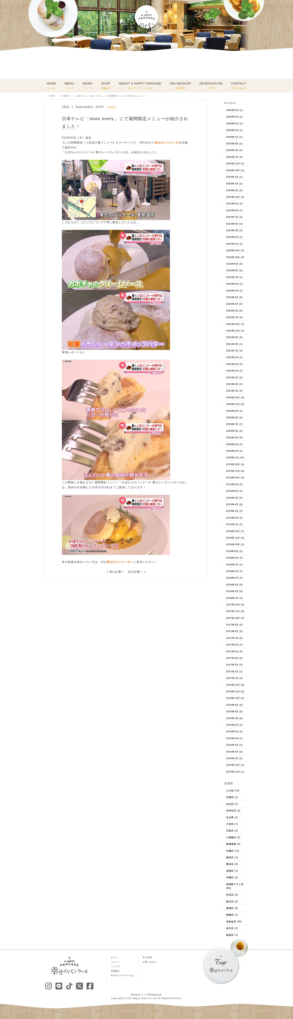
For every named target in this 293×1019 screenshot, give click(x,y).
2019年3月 (232, 511)
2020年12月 (233, 397)
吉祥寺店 (231, 810)
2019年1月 (232, 524)
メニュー (115, 962)
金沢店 (230, 928)
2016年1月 (232, 758)
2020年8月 (232, 417)
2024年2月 (232, 190)
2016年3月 (232, 745)
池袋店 (230, 871)
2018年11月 (233, 538)
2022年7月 (232, 277)
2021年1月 (232, 390)
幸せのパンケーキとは (122, 975)
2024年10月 (233, 170)
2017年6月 (232, 644)
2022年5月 (232, 290)
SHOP (106, 85)
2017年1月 (232, 678)
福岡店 (230, 908)
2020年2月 (232, 451)
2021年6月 (232, 357)
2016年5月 (232, 731)
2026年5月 (232, 117)
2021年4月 (232, 370)
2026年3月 (232, 130)
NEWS (87, 85)
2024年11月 (233, 163)
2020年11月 (233, 404)
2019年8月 (232, 491)
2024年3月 (232, 183)
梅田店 (230, 857)
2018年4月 (232, 584)
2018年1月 (232, 598)
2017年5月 (232, 651)
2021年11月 (233, 330)
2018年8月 (232, 558)
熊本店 (230, 901)
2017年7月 (232, 638)
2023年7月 (232, 217)
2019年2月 (232, 518)
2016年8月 (232, 711)
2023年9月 (232, 203)
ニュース (115, 966)
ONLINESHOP (180, 85)
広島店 (230, 830)
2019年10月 (233, 477)
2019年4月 (232, 504)
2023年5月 (232, 224)
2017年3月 (232, 664)
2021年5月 (232, 364)
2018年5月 (232, 578)
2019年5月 (232, 498)
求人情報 (147, 957)
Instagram (48, 986)
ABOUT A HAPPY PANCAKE (140, 85)
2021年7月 (232, 350)
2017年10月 (233, 618)
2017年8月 (232, 631)
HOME (51, 85)
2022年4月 (232, 297)
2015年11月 (233, 771)
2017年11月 (233, 611)
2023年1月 (232, 244)
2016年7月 (232, 718)
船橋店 (230, 914)
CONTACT (239, 85)
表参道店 (66, 96)
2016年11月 (233, 691)
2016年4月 (232, 738)
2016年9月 (232, 705)
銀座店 (230, 935)
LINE (59, 986)
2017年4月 (232, 658)
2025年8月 (232, 143)
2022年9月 (232, 264)
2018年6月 (232, 571)
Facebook (90, 986)
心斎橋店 (231, 837)
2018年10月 (233, 544)
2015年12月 (233, 765)
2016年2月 (232, 751)
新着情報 (231, 844)
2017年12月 (233, 604)
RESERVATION (211, 85)
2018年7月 (232, 564)
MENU (69, 85)
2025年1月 (232, 157)
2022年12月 (233, 250)
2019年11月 (233, 471)
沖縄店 (230, 877)
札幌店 (230, 851)
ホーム (114, 957)
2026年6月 (232, 110)
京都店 (230, 797)
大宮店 (230, 824)
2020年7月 (232, 424)
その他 (230, 790)
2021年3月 (232, 377)
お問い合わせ (150, 962)
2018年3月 (232, 591)
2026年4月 (232, 123)
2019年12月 (233, 464)
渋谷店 (230, 894)
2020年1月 (232, 457)
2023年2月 (232, 237)
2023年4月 (232, 230)
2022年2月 (232, 310)
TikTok (69, 986)
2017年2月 (232, 671)
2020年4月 (232, 437)
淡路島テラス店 (234, 884)
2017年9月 (232, 624)
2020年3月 (232, 444)
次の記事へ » (137, 571)
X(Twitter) (79, 986)
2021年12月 (233, 324)
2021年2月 (232, 384)
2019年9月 (232, 484)
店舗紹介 (115, 971)
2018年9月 (232, 551)
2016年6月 (232, 725)
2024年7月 (232, 177)
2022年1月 (232, 317)
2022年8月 (232, 270)
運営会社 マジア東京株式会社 (146, 995)
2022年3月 (232, 304)
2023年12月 (233, 197)
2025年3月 (232, 150)
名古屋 (230, 817)
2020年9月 (232, 411)
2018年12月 (233, 531)
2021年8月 (232, 344)
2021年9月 (232, 337)
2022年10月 (233, 257)
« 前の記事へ (115, 571)
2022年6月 (232, 284)
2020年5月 (232, 431)
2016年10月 (233, 698)
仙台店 (230, 804)
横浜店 (230, 864)
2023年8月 (232, 210)
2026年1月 (232, 137)
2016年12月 (233, 685)
